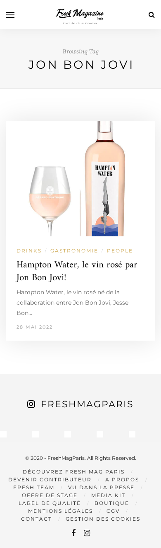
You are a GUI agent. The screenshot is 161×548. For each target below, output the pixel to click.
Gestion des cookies (103, 519)
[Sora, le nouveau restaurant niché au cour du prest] (132, 434)
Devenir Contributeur (50, 479)
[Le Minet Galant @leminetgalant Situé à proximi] (100, 434)
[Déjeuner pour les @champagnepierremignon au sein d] (67, 434)
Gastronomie (74, 251)
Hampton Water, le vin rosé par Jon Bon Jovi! (77, 271)
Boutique (112, 503)
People (120, 251)
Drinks (29, 251)
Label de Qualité (50, 503)
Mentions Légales (60, 511)
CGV (113, 511)
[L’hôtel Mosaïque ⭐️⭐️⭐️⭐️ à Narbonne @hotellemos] (35, 434)
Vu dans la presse (101, 487)
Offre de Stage (50, 495)
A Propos (122, 479)
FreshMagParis (87, 404)
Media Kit (108, 495)
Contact (36, 519)
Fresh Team (33, 487)
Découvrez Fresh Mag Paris (74, 472)
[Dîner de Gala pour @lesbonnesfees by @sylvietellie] (3, 434)
